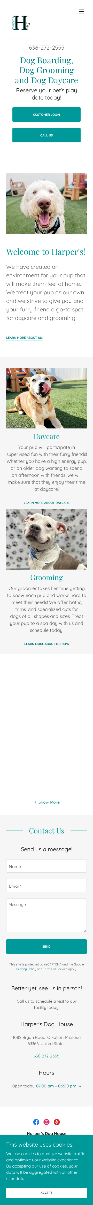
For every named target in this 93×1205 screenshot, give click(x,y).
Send (46, 946)
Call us (46, 135)
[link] (20, 11)
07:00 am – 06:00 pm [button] (56, 1085)
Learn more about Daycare (46, 503)
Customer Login (46, 115)
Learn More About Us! (24, 338)
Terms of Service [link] (55, 969)
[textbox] (46, 866)
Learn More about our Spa (46, 644)
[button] (81, 11)
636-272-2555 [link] (46, 47)
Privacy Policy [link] (26, 969)
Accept (46, 1193)
